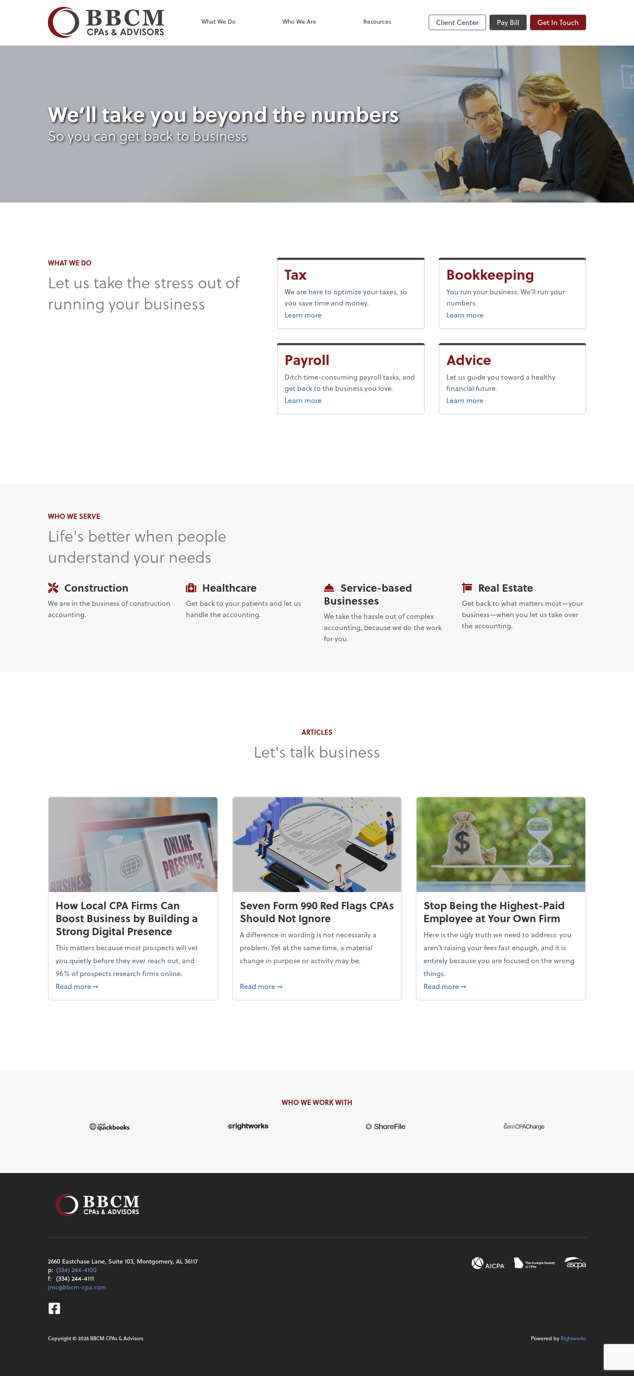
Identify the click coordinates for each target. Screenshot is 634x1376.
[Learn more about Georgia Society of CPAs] (535, 1263)
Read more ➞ (133, 986)
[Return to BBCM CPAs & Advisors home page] (106, 22)
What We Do (218, 21)
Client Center (457, 22)
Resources (377, 21)
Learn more (319, 314)
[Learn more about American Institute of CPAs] (488, 1263)
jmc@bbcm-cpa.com (77, 1287)
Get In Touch (558, 22)
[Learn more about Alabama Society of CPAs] (575, 1263)
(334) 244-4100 (76, 1269)
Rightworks (573, 1338)
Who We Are (299, 21)
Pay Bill (508, 22)
